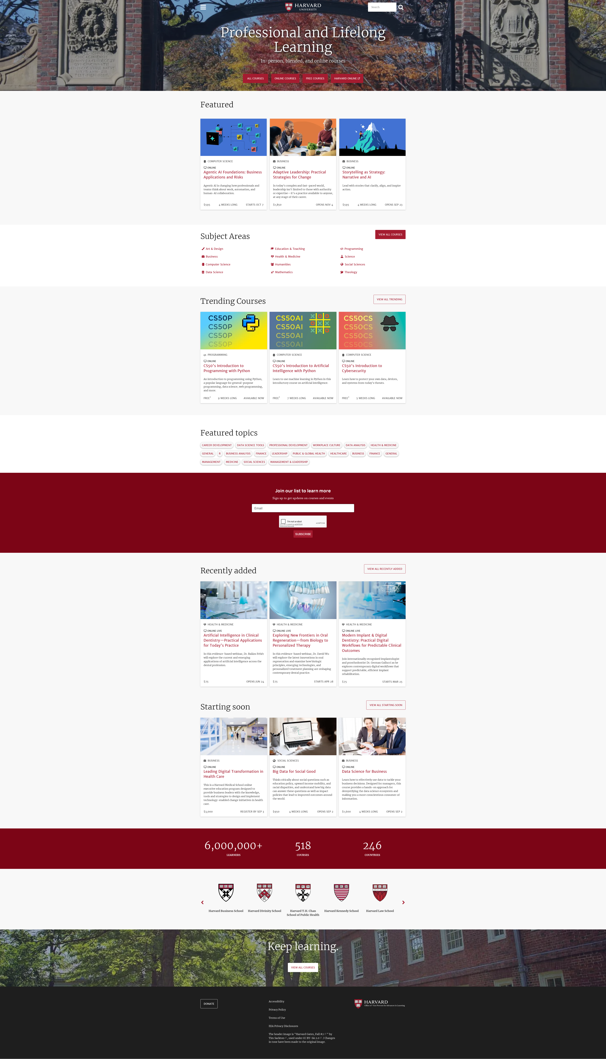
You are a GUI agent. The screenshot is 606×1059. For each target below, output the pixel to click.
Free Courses (315, 78)
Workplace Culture (326, 445)
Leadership (279, 453)
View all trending (389, 299)
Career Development (217, 445)
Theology (351, 272)
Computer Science (220, 161)
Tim (276, 1038)
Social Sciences (355, 264)
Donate (209, 1003)
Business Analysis (238, 453)
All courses (255, 78)
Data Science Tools (250, 445)
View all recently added (384, 568)
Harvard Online (345, 78)
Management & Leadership (289, 461)
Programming (354, 249)
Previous (202, 902)
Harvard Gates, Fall (310, 1034)
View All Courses (303, 967)
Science (350, 256)
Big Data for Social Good (294, 771)
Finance (261, 453)
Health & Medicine (287, 256)
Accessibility (276, 1001)
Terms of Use (277, 1017)
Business (283, 161)
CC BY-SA (311, 1038)
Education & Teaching (290, 249)
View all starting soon (386, 705)
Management (211, 461)
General (208, 453)
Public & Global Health (309, 453)
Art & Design (214, 249)
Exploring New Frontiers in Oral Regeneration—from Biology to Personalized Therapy (300, 640)
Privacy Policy (277, 1009)
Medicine (232, 461)
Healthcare (338, 453)
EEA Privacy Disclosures (283, 1026)
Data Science (214, 272)
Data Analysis (355, 445)
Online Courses (285, 78)
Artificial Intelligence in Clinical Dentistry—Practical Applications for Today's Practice (233, 640)
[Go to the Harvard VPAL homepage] (379, 1003)
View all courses (390, 234)
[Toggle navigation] (203, 7)
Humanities (283, 264)
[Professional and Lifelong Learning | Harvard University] (303, 6)
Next (403, 902)
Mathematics (284, 272)
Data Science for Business (364, 771)
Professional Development (288, 445)
